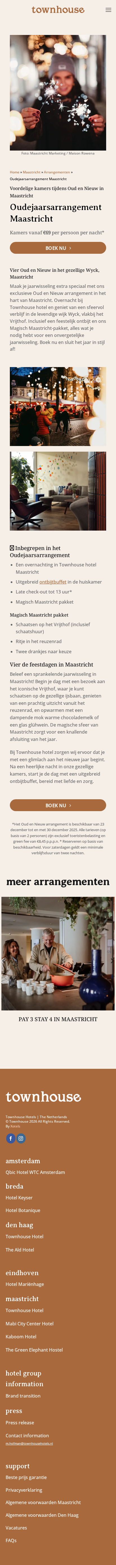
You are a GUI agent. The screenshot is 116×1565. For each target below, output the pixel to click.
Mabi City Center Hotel (29, 1324)
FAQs (11, 1540)
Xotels (15, 1126)
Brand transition (23, 1396)
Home (14, 172)
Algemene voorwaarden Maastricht (44, 1502)
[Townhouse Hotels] (58, 10)
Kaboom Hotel (21, 1337)
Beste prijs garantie (26, 1477)
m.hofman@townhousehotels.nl (29, 1443)
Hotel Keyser (19, 1198)
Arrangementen (57, 172)
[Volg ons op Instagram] (21, 1138)
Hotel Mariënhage (25, 1284)
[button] (108, 10)
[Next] (111, 961)
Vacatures (16, 1528)
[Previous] (4, 961)
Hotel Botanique (23, 1210)
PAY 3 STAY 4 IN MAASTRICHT (58, 1019)
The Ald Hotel (20, 1250)
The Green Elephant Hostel (34, 1350)
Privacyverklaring (24, 1490)
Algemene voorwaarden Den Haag (43, 1515)
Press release (20, 1423)
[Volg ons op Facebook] (10, 1138)
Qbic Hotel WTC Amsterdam (35, 1172)
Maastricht (32, 172)
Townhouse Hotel (24, 1236)
